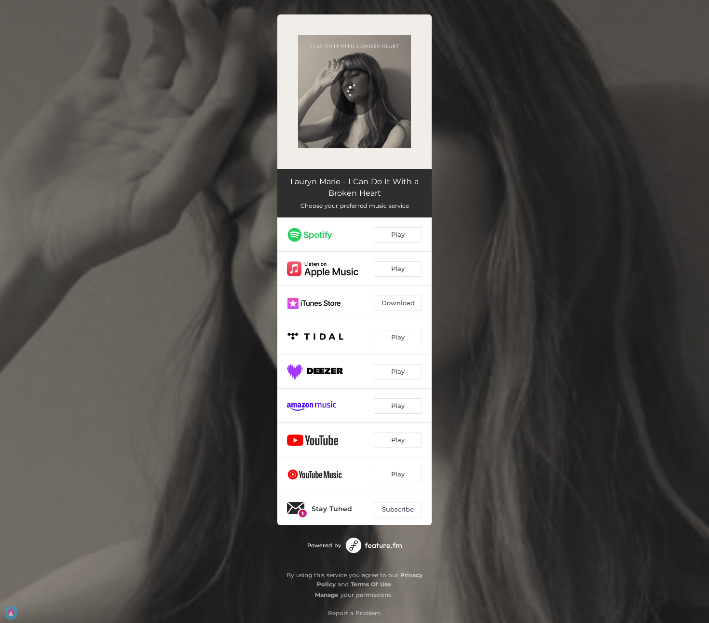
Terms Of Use (371, 584)
